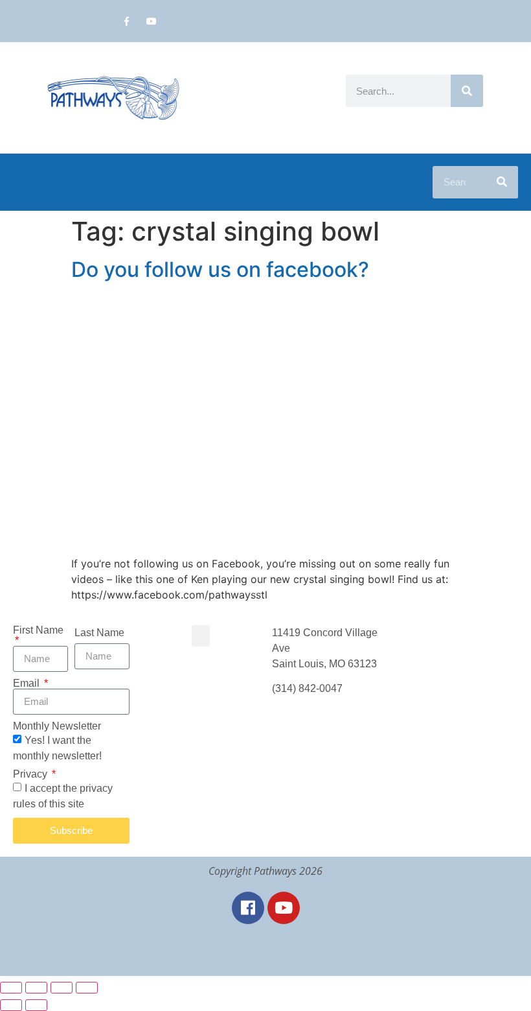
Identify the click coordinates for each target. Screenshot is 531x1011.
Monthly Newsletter (57, 726)
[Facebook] (248, 908)
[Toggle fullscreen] (36, 987)
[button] (201, 636)
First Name (38, 630)
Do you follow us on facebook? (220, 269)
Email (27, 683)
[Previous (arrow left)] (11, 1005)
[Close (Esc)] (87, 987)
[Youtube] (151, 21)
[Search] (467, 91)
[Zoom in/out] (11, 987)
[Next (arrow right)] (36, 1005)
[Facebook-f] (126, 21)
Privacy (31, 774)
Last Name (99, 633)
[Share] (62, 987)
